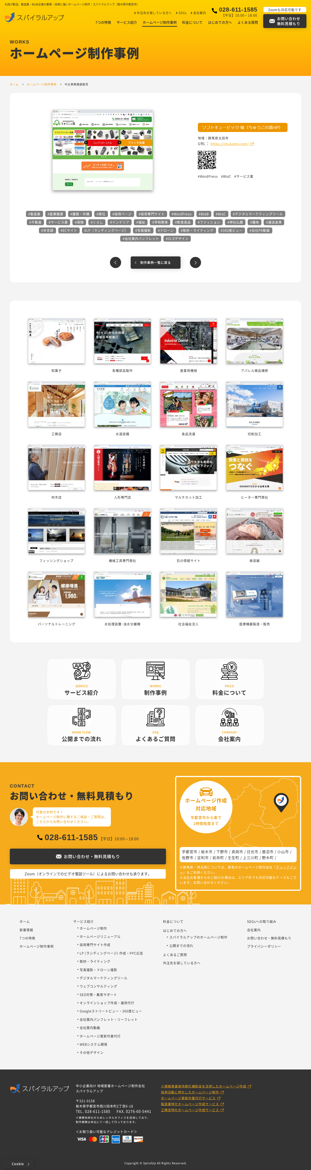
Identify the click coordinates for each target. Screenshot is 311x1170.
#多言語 (47, 230)
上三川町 (250, 857)
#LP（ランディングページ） (106, 230)
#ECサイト (69, 230)
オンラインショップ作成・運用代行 (107, 1002)
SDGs (182, 12)
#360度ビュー (231, 230)
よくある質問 (247, 22)
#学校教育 (160, 222)
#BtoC (221, 214)
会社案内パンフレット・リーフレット (109, 1019)
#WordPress (182, 214)
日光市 (252, 851)
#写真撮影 (143, 230)
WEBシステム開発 (93, 1044)
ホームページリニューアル (100, 936)
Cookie (18, 1163)
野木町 (268, 857)
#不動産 (35, 222)
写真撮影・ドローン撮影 (98, 969)
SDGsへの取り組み (261, 921)
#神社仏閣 (235, 222)
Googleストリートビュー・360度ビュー (111, 1011)
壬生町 (233, 857)
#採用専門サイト (152, 214)
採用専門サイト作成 (95, 944)
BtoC (227, 176)
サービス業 (244, 176)
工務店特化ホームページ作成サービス (190, 1110)
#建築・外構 (79, 214)
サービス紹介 (127, 22)
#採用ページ (122, 214)
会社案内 (199, 12)
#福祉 (140, 222)
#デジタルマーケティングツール (258, 214)
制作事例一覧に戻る (155, 262)
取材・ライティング (95, 961)
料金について (192, 22)
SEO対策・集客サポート (98, 994)
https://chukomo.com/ (230, 143)
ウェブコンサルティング (98, 986)
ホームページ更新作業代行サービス (189, 1098)
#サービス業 (58, 222)
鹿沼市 (268, 851)
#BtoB (204, 214)
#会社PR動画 (260, 230)
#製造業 (34, 214)
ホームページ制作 (93, 928)
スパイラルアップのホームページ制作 (198, 937)
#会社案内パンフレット (141, 238)
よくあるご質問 (175, 954)
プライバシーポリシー (264, 946)
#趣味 (254, 222)
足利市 (203, 857)
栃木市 (207, 851)
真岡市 (237, 851)
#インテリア (119, 222)
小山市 (283, 851)
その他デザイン (92, 1052)
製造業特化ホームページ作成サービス (190, 1104)
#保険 (79, 222)
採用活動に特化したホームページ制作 (190, 1092)
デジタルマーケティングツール (103, 978)
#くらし (97, 222)
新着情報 (26, 929)
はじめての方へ (220, 22)
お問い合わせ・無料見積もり (269, 938)
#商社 (101, 214)
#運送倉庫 (274, 222)
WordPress (209, 176)
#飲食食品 (183, 222)
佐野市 (188, 857)
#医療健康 (55, 214)
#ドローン (166, 230)
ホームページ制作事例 (160, 22)
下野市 (222, 851)
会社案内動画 (90, 1027)
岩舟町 (218, 857)
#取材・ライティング (197, 230)
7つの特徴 (103, 22)
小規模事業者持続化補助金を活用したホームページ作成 (204, 1086)
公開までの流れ (181, 945)
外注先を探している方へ (154, 12)
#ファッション (209, 222)
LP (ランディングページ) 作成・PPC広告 (111, 953)
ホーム (25, 921)
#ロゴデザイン (177, 238)
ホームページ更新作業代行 (100, 1036)
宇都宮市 (189, 851)
